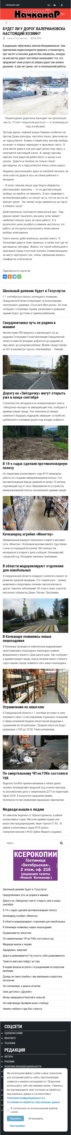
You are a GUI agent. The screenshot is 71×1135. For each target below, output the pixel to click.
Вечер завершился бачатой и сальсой (24, 997)
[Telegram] (14, 277)
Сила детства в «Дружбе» (17, 991)
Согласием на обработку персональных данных (33, 1102)
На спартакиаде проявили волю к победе (26, 1003)
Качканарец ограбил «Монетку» (28, 534)
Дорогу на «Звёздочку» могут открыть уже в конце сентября (34, 395)
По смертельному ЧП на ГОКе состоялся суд (35, 775)
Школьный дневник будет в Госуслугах (34, 291)
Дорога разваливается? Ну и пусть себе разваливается (34, 955)
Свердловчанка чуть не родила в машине (29, 325)
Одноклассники (13, 1033)
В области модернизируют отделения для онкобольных (33, 568)
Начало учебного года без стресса (22, 1008)
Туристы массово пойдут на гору (21, 961)
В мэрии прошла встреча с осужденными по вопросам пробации (33, 968)
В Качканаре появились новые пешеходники (27, 639)
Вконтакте (10, 1038)
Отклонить (35, 1118)
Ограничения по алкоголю (23, 707)
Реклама (9, 1061)
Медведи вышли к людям (23, 809)
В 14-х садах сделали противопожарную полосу (35, 466)
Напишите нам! (13, 5)
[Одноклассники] (10, 277)
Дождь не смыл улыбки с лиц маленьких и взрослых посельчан (32, 978)
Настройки (17, 1125)
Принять (15, 1118)
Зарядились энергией (15, 950)
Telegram (9, 1043)
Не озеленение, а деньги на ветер (21, 986)
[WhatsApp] (19, 277)
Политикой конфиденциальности (25, 1098)
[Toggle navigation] (6, 23)
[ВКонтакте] (5, 277)
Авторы (8, 1056)
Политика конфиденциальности (22, 1066)
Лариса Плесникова (17, 38)
